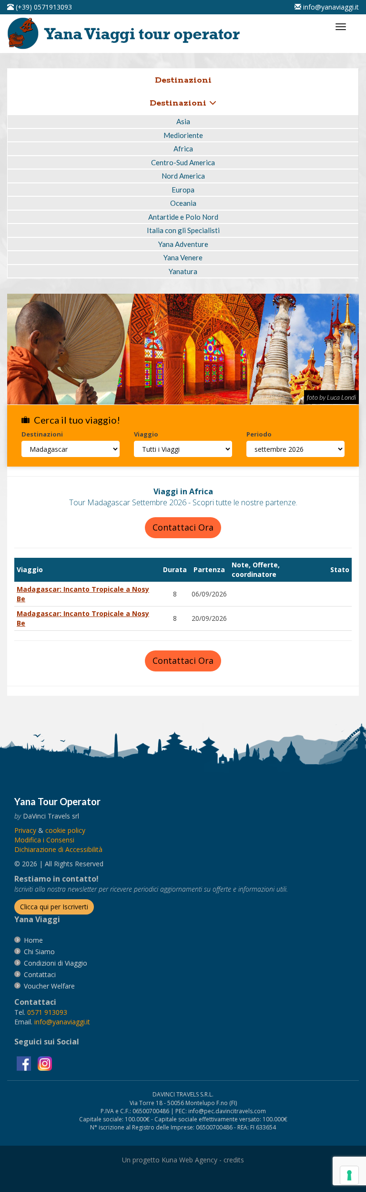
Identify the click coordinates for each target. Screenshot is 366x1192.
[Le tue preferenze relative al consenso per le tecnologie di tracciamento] (349, 1175)
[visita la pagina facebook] (25, 1062)
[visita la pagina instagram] (45, 1062)
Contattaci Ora (183, 527)
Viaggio (146, 434)
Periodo (259, 434)
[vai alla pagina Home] (127, 32)
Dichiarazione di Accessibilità (58, 849)
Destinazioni (179, 103)
